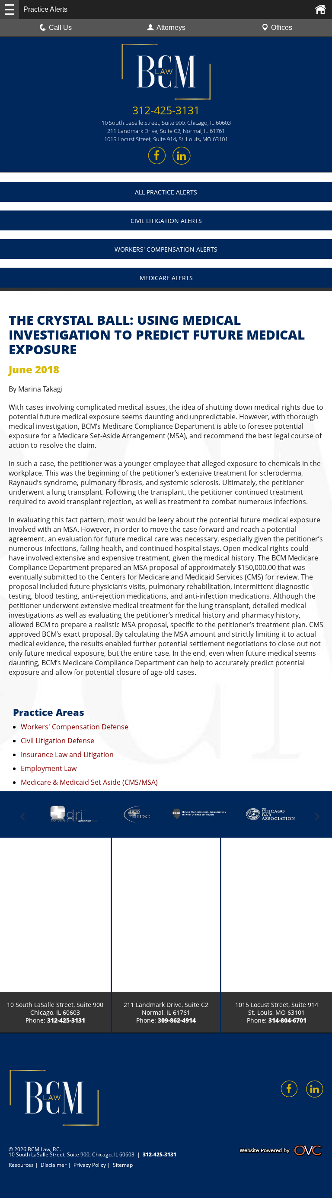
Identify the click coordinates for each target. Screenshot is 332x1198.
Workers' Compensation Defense (74, 727)
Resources (21, 1165)
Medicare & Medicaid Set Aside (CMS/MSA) (89, 782)
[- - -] (9, 9)
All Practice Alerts (166, 192)
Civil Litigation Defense (57, 740)
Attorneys (170, 27)
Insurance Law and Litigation (67, 754)
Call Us (60, 27)
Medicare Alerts (166, 278)
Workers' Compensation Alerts (166, 249)
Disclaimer (54, 1165)
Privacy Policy (89, 1165)
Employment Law (49, 768)
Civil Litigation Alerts (166, 221)
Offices (281, 27)
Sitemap (123, 1165)
